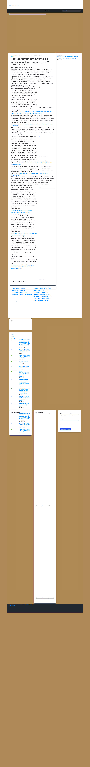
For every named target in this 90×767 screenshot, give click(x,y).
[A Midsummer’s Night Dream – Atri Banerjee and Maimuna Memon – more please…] (51, 598)
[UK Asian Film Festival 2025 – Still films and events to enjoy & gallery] (14, 355)
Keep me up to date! (65, 429)
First (61, 413)
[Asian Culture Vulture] (13, 5)
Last (70, 413)
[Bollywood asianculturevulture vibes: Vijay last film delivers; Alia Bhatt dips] (51, 506)
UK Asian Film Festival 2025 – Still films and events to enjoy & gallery (24, 356)
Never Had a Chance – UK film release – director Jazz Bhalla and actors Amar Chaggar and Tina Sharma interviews (24, 390)
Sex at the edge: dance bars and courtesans (24, 367)
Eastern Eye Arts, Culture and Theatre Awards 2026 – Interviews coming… (67, 57)
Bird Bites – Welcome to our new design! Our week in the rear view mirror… (24, 351)
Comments (13, 338)
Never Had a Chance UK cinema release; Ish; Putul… (24, 405)
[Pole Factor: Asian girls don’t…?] (14, 361)
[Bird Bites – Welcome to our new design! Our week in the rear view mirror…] (14, 349)
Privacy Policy (12, 605)
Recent (12, 336)
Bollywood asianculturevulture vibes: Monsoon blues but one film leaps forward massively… (24, 374)
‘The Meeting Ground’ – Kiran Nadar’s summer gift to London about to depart (24, 398)
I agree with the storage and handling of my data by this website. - (70, 425)
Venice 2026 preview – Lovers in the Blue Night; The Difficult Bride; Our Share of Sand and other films (24, 382)
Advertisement (57, 2)
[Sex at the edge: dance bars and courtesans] (14, 366)
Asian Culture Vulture (29, 604)
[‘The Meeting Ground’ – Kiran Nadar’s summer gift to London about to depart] (14, 396)
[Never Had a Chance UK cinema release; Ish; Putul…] (14, 404)
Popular (12, 334)
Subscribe (47, 10)
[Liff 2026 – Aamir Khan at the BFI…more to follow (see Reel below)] (45, 598)
